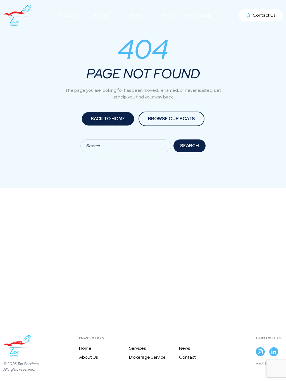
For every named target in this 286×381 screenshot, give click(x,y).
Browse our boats (171, 119)
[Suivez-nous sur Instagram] (260, 351)
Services (137, 348)
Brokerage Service (147, 357)
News (184, 348)
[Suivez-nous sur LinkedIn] (273, 351)
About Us (88, 357)
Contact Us (264, 15)
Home (85, 348)
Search (189, 146)
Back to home (108, 119)
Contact (187, 357)
